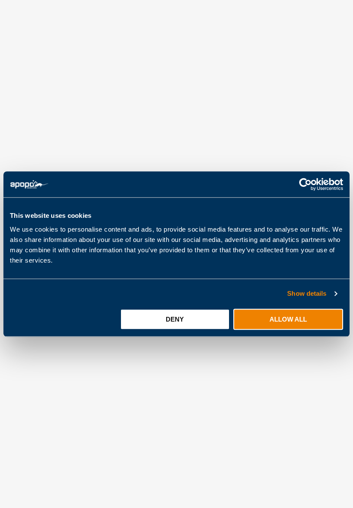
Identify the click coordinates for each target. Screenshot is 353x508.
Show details (306, 293)
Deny (175, 319)
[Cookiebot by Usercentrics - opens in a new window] (305, 184)
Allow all (288, 319)
